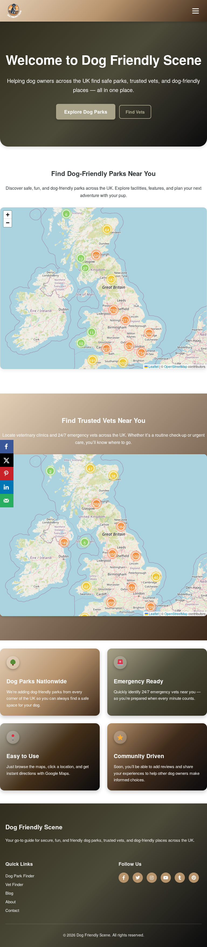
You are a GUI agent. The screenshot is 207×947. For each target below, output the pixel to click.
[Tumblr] (180, 878)
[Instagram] (152, 878)
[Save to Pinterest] (6, 473)
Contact (12, 910)
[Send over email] (6, 500)
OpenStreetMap (175, 366)
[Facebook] (124, 878)
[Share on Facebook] (6, 446)
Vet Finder (14, 884)
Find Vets (135, 112)
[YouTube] (166, 878)
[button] (81, 343)
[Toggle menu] (196, 11)
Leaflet (153, 366)
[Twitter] (138, 878)
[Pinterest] (194, 878)
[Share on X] (6, 460)
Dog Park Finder (19, 875)
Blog (9, 893)
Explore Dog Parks (85, 111)
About (10, 901)
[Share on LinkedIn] (6, 487)
